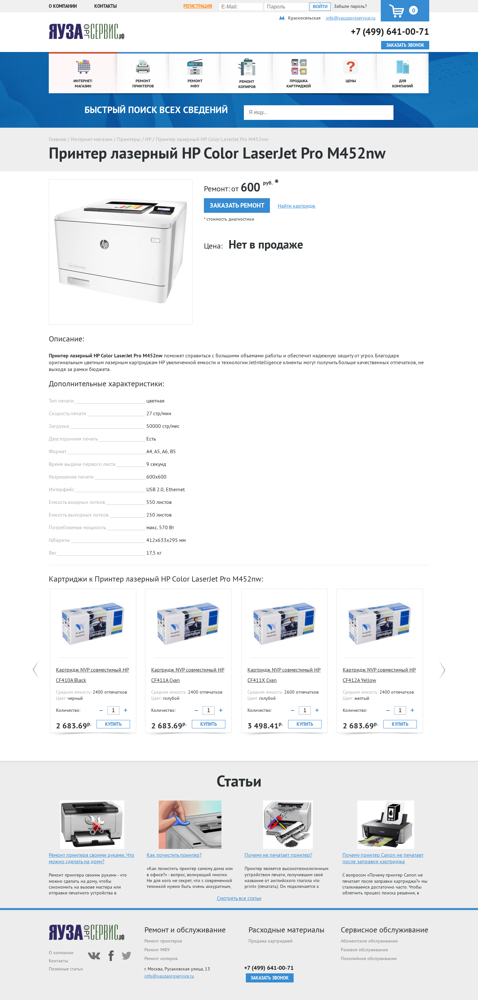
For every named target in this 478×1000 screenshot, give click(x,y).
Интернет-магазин (92, 139)
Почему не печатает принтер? (278, 855)
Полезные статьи (66, 969)
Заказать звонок (270, 978)
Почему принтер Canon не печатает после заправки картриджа (382, 858)
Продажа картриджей (270, 941)
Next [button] (442, 670)
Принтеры (128, 139)
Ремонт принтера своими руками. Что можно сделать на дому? (91, 858)
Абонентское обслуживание (369, 941)
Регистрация (197, 6)
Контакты (105, 6)
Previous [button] (36, 670)
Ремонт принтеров (163, 941)
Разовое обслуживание (364, 950)
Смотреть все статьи (239, 898)
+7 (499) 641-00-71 (390, 31)
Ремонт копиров (161, 958)
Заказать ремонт (237, 205)
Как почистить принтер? (174, 855)
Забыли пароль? (350, 6)
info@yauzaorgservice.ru (351, 18)
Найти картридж (296, 205)
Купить (113, 724)
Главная (57, 139)
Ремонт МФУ (157, 950)
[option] (93, 661)
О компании (63, 6)
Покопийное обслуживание (369, 958)
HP (148, 139)
